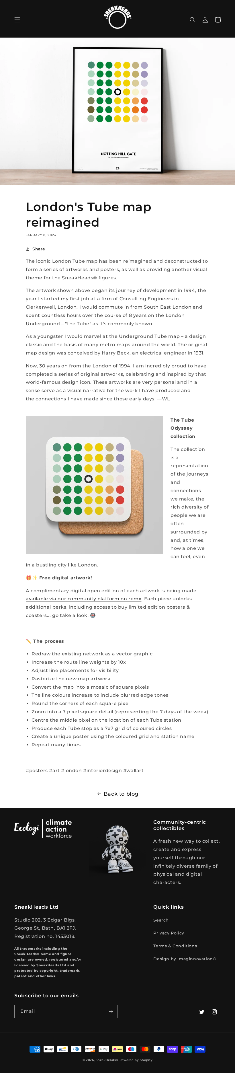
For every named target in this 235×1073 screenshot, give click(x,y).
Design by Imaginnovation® (184, 958)
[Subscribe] (111, 1011)
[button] (17, 19)
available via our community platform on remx (83, 598)
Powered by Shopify (136, 1060)
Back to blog (121, 794)
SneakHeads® (107, 1060)
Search (161, 920)
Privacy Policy (168, 933)
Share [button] (38, 249)
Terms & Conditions (175, 946)
